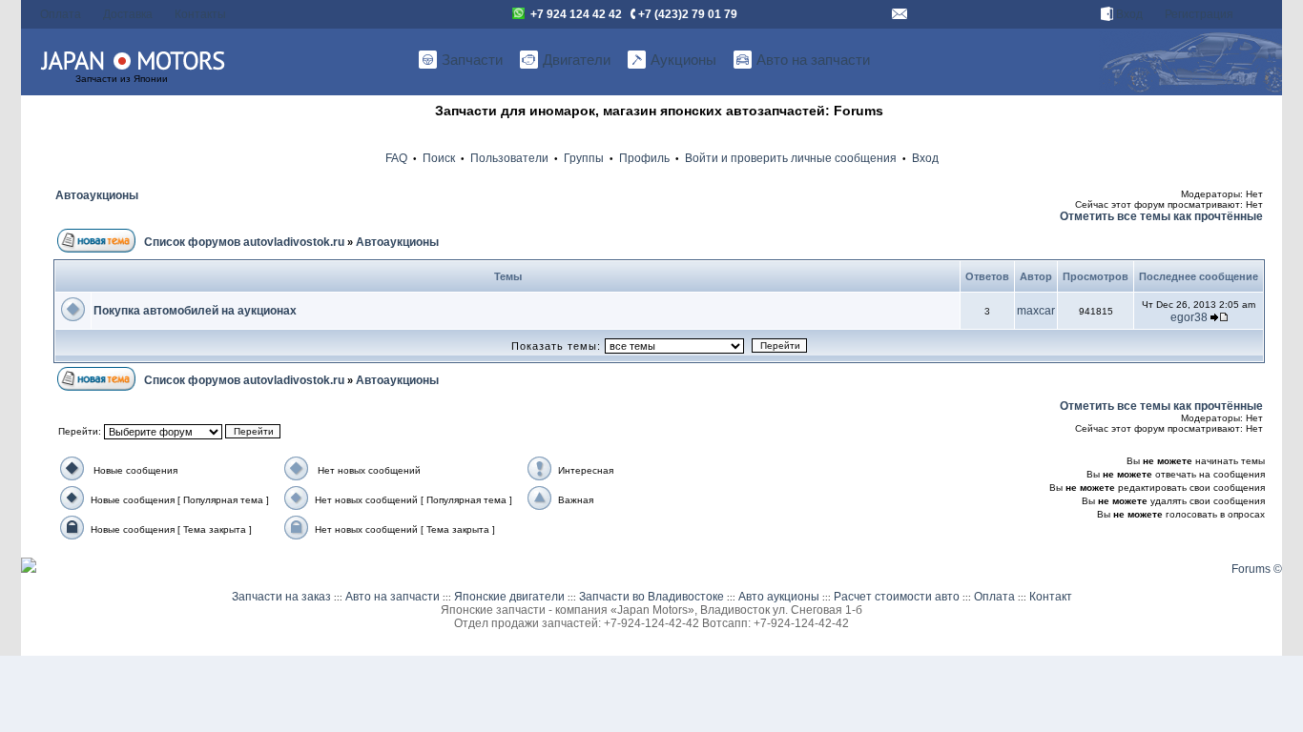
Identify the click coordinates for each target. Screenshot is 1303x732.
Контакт (1050, 596)
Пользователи (509, 158)
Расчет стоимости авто (897, 596)
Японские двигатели (509, 596)
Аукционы (683, 59)
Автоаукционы (96, 195)
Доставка (128, 14)
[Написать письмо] (899, 14)
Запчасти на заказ (281, 596)
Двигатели (576, 59)
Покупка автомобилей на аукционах (195, 310)
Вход (1128, 14)
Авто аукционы (778, 596)
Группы (584, 158)
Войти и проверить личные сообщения (791, 158)
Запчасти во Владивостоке (651, 596)
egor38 (1189, 317)
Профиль (644, 158)
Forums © (1256, 569)
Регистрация (1199, 14)
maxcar (1036, 310)
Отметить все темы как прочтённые (1161, 216)
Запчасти (472, 59)
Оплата (60, 14)
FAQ (396, 158)
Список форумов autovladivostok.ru (244, 242)
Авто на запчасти (813, 59)
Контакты (200, 14)
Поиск (439, 158)
